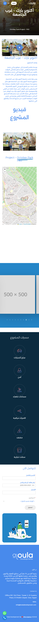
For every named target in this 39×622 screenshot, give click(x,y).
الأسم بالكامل (31, 475)
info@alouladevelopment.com (26, 605)
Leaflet (20, 224)
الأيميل (33, 489)
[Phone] (5, 618)
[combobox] (33, 485)
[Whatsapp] (5, 613)
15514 (34, 602)
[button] (5, 3)
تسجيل (30, 507)
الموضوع (32, 498)
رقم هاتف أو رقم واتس (28, 482)
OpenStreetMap (27, 224)
